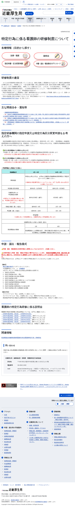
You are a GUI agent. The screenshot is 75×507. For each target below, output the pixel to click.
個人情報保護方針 (29, 485)
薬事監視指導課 (9, 436)
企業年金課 (7, 447)
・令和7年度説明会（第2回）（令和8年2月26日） (16, 316)
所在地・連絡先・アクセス (37, 428)
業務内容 (32, 411)
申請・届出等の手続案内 (12, 427)
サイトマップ (58, 9)
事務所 (6, 420)
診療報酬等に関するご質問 (28, 9)
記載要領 (22, 268)
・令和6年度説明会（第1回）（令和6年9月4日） (16, 321)
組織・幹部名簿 (34, 425)
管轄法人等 (8, 457)
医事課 (6, 433)
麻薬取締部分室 (9, 423)
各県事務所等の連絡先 (41, 501)
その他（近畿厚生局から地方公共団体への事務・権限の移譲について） (38, 440)
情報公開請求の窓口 (60, 437)
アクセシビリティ (43, 485)
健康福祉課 (7, 439)
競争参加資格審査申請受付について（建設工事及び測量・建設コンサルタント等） (63, 424)
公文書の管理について (61, 445)
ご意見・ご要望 (69, 9)
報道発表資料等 (59, 442)
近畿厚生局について (36, 422)
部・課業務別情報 (34, 417)
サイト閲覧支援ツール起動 (31, 4)
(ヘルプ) (42, 4)
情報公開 (57, 434)
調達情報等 (57, 429)
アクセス (7, 411)
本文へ (16, 9)
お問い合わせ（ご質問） (45, 9)
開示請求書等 (58, 440)
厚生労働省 (71, 4)
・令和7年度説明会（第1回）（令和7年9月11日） (16, 317)
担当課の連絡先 (15, 500)
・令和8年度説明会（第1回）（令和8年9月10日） (16, 314)
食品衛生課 (7, 442)
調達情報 (57, 411)
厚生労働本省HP (8, 266)
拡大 (61, 4)
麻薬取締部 (7, 452)
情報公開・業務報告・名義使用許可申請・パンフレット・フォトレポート (38, 433)
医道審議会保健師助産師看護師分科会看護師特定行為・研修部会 (21, 337)
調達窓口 (57, 415)
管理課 (6, 450)
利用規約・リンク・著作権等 (12, 485)
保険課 (6, 444)
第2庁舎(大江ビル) (10, 417)
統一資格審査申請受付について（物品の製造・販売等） (63, 418)
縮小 (57, 4)
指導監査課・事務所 (10, 431)
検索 (70, 12)
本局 (5, 415)
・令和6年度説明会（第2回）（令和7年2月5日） (16, 319)
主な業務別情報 (34, 415)
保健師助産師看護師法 (11, 112)
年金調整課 (7, 463)
